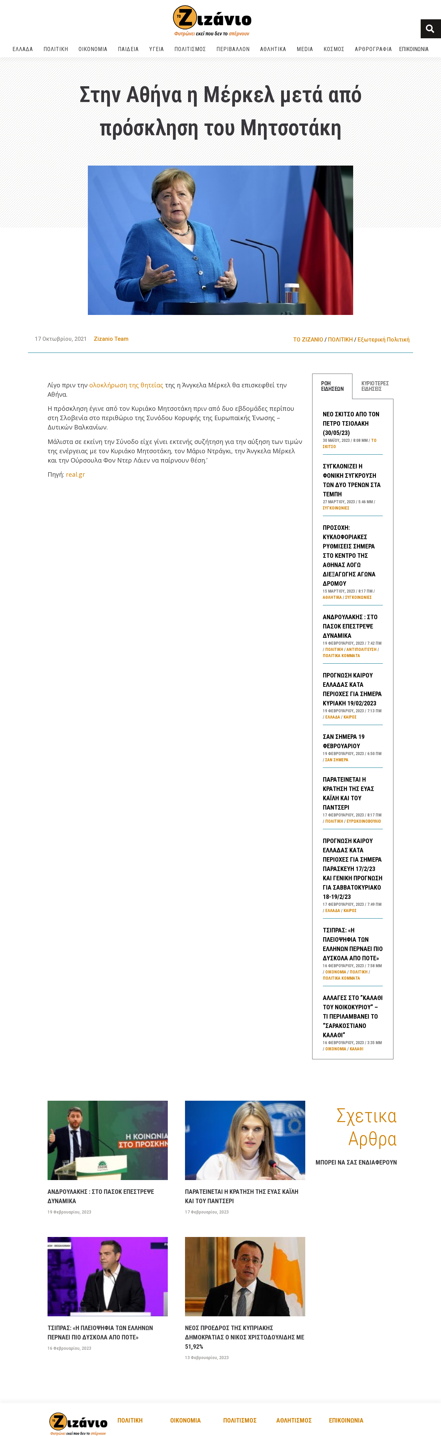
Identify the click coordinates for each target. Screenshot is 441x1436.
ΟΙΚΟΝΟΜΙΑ (93, 49)
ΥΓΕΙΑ (156, 49)
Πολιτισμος (240, 1420)
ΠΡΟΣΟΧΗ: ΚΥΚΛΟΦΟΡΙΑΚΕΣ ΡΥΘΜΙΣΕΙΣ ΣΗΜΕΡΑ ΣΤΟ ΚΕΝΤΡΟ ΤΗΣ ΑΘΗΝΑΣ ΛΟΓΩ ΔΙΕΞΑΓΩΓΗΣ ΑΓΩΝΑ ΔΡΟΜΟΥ (349, 555)
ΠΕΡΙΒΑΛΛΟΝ (233, 49)
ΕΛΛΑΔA (22, 49)
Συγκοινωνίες (336, 508)
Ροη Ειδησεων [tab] (332, 386)
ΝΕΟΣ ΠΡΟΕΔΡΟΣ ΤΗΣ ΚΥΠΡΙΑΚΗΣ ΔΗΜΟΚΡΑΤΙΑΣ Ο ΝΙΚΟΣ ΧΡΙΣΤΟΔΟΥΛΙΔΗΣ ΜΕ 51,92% (244, 1337)
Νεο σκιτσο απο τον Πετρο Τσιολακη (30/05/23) (351, 423)
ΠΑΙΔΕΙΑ (128, 49)
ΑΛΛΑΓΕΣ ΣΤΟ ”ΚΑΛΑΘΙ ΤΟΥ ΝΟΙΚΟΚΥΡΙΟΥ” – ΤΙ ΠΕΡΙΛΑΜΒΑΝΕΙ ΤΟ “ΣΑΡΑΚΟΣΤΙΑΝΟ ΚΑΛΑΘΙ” (353, 1016)
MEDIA (305, 49)
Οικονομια (185, 1420)
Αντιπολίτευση (362, 649)
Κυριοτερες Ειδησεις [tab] (375, 386)
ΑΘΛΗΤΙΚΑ (273, 49)
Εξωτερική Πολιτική (384, 339)
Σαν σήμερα (336, 759)
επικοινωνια (346, 1420)
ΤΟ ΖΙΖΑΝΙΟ (308, 339)
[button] (431, 28)
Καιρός (350, 717)
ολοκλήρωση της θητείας (126, 385)
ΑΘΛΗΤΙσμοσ (294, 1420)
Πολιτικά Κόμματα (341, 655)
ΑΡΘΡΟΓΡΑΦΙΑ (373, 49)
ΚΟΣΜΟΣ (334, 49)
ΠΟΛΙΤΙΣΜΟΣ (190, 49)
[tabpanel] (352, 729)
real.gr (75, 474)
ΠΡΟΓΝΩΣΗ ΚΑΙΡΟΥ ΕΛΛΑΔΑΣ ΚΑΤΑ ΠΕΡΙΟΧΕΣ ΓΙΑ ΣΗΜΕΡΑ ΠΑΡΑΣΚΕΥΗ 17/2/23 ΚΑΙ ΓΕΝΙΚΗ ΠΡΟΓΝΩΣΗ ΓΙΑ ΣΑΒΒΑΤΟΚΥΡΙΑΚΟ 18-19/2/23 (352, 868)
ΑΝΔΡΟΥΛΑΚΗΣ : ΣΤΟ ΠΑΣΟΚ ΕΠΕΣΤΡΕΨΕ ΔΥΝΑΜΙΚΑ (350, 626)
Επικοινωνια (414, 49)
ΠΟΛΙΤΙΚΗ (55, 49)
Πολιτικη (130, 1420)
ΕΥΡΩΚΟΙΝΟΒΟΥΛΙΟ (364, 821)
